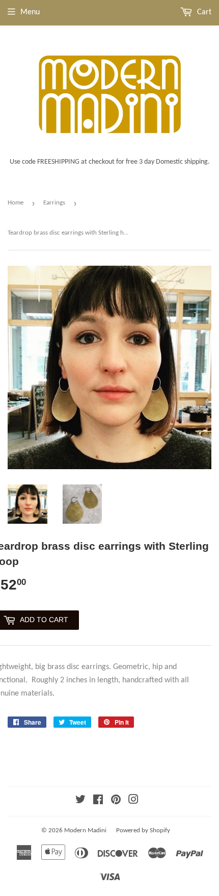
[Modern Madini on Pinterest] (116, 801)
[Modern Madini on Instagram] (133, 801)
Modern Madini (85, 830)
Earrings (54, 202)
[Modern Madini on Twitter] (80, 801)
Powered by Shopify (143, 830)
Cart (203, 12)
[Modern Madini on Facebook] (98, 801)
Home (15, 202)
